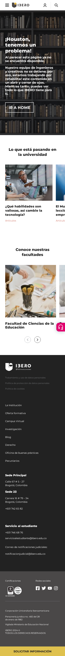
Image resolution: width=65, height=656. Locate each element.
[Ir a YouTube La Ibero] (50, 589)
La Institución (13, 405)
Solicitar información (32, 651)
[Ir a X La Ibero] (44, 589)
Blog (8, 437)
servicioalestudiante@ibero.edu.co (26, 538)
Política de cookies (15, 388)
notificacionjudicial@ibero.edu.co (25, 553)
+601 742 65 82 (14, 508)
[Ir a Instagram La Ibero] (56, 589)
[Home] (20, 5)
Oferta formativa (15, 413)
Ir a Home (19, 107)
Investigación (13, 429)
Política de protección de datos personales (27, 383)
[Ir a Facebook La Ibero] (38, 589)
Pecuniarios (12, 460)
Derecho (10, 445)
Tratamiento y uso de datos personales (25, 377)
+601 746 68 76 (14, 532)
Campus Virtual (14, 421)
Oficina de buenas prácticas (21, 452)
